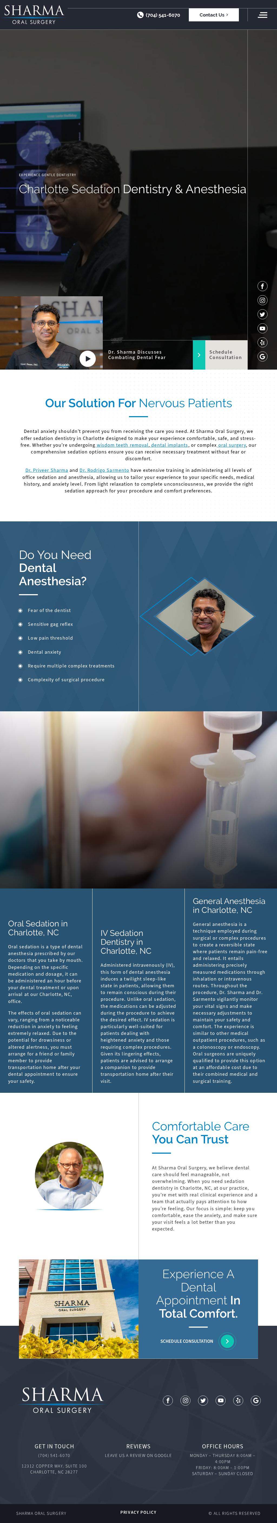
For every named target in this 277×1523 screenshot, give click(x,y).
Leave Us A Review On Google (138, 1455)
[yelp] (263, 342)
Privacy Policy (138, 1512)
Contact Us (212, 15)
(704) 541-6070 (163, 15)
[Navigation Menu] (262, 14)
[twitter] (263, 314)
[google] (263, 356)
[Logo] (34, 14)
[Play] (88, 359)
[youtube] (263, 328)
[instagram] (263, 300)
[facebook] (263, 286)
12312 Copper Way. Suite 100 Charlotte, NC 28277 (54, 1469)
